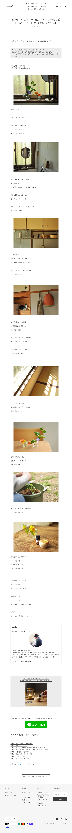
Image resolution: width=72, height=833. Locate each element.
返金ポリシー (41, 805)
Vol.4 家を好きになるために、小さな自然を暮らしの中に (29, 750)
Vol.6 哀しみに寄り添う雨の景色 (21, 754)
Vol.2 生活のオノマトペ (18, 745)
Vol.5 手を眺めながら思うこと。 (21, 752)
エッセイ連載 (26, 797)
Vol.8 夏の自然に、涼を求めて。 (21, 758)
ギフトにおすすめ (10, 795)
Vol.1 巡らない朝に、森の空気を (21, 743)
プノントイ (52, 824)
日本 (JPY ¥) (11, 819)
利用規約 (40, 803)
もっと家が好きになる (36, 678)
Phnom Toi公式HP (43, 793)
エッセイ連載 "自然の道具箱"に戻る (37, 776)
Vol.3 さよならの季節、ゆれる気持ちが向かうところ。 (28, 748)
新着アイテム (9, 793)
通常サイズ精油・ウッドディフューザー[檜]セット (36, 680)
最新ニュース (26, 800)
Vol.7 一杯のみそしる (17, 756)
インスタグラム (27, 802)
